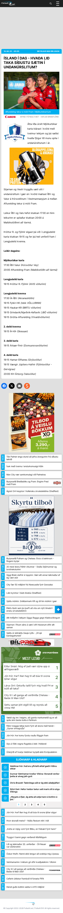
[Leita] (51, 4)
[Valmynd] (58, 4)
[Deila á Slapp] (27, 386)
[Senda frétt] (19, 386)
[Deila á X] (12, 386)
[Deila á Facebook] (4, 386)
